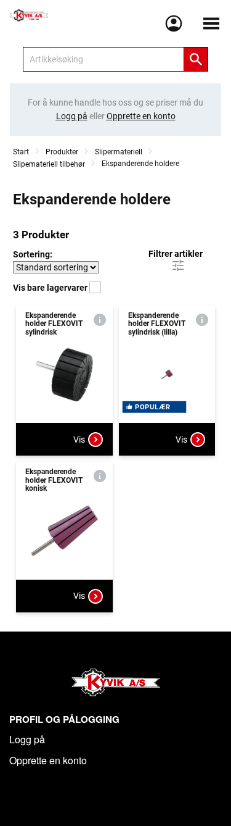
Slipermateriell (118, 152)
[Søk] (196, 59)
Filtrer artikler (175, 254)
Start (21, 152)
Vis (79, 439)
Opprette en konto (48, 760)
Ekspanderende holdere (140, 163)
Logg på (27, 739)
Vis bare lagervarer (51, 288)
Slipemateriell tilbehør (49, 164)
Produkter (62, 152)
